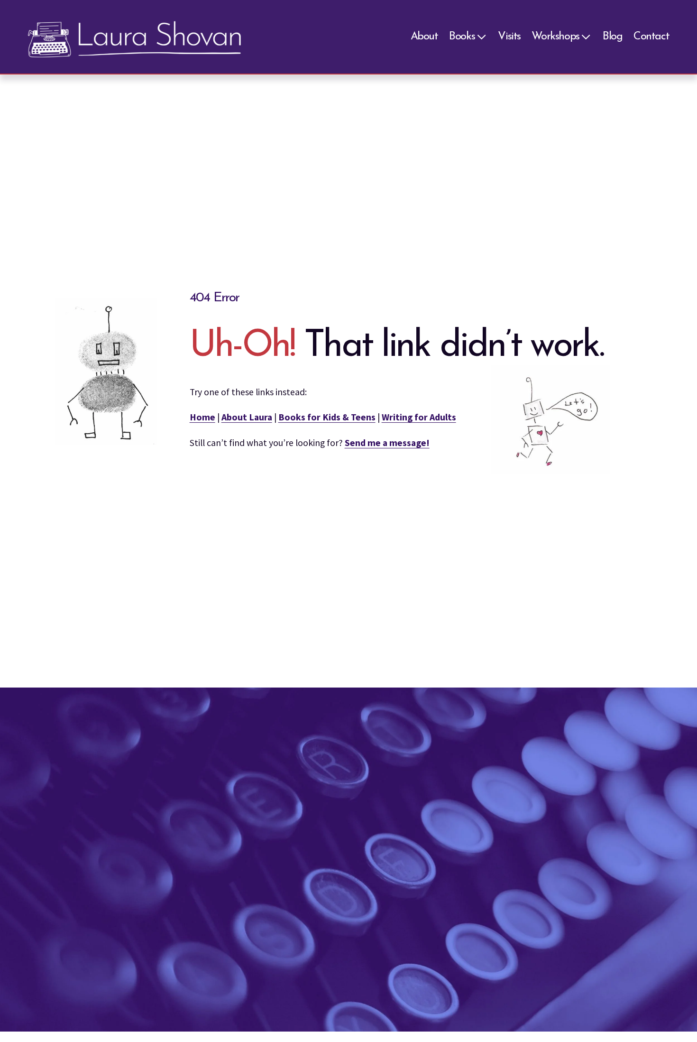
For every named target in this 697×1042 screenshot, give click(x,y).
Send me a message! (387, 442)
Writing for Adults (419, 417)
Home (202, 417)
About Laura (246, 417)
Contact (651, 36)
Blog (612, 36)
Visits (509, 36)
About (424, 36)
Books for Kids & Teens (327, 417)
